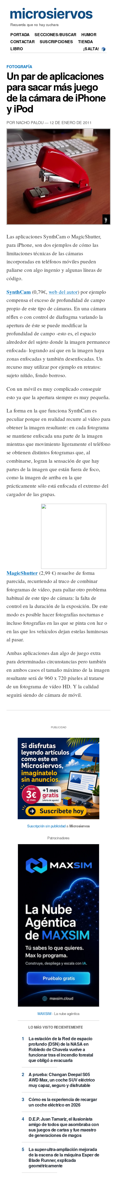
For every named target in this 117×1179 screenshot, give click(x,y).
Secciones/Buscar (55, 34)
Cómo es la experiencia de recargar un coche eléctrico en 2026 (63, 1102)
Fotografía (19, 66)
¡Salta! (91, 48)
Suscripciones (56, 41)
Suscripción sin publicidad (46, 825)
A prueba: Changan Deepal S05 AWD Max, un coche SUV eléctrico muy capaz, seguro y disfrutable (62, 1079)
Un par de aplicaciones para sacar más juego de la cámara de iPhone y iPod (56, 92)
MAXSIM (44, 1013)
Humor (88, 34)
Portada (19, 34)
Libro (16, 48)
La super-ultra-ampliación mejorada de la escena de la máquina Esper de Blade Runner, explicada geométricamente (64, 1157)
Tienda (85, 41)
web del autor (63, 291)
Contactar (22, 41)
